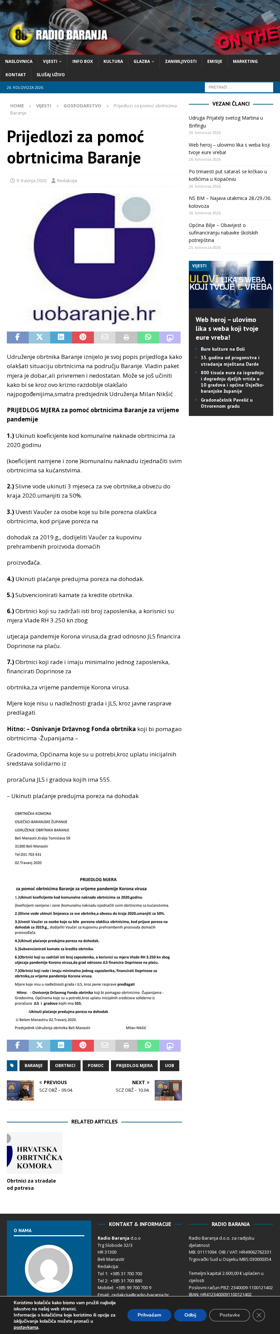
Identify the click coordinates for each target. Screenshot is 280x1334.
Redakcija (67, 180)
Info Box (82, 61)
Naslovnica (18, 61)
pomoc (96, 1065)
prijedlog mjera (134, 1065)
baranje (34, 1065)
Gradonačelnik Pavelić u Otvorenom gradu (227, 403)
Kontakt (15, 75)
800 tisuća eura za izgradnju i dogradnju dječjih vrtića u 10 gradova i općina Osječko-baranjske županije (232, 381)
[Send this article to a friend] (105, 338)
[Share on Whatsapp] (148, 338)
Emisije (214, 61)
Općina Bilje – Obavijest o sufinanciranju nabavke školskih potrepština (223, 233)
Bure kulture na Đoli (223, 349)
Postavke (230, 1315)
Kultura (113, 61)
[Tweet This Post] (40, 338)
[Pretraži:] (239, 87)
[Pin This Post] (83, 338)
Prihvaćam (149, 1315)
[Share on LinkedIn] (61, 338)
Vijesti (50, 61)
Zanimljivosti (181, 61)
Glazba (142, 61)
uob (169, 1065)
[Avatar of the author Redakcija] (48, 1285)
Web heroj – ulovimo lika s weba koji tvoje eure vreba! (227, 328)
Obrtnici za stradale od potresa (31, 1184)
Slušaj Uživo (51, 75)
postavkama (26, 1327)
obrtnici (65, 1065)
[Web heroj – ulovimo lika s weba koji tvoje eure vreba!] (231, 304)
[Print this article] (126, 338)
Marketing (245, 61)
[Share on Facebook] (18, 338)
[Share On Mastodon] (170, 338)
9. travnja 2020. (31, 180)
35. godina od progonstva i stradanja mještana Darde (230, 360)
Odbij (190, 1315)
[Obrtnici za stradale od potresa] (34, 1153)
